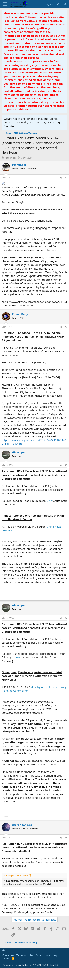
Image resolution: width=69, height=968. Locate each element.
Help (55, 955)
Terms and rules (24, 955)
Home (5, 958)
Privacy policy (43, 955)
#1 (66, 177)
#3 (66, 465)
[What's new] (57, 4)
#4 (66, 618)
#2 (66, 326)
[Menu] (5, 4)
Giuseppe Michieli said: (16, 875)
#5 (66, 837)
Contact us (8, 955)
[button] (3, 950)
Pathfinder (10, 157)
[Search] (64, 4)
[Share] (61, 178)
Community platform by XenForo (30, 965)
